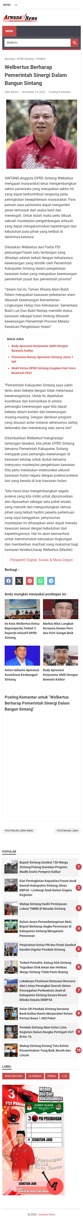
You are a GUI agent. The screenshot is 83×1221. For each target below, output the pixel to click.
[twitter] (19, 581)
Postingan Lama (67, 830)
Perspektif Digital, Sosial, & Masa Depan (41, 560)
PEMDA (52, 1076)
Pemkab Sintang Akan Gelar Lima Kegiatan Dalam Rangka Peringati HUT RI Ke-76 (46, 1032)
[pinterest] (30, 581)
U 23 (64, 1076)
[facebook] (8, 581)
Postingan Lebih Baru (19, 830)
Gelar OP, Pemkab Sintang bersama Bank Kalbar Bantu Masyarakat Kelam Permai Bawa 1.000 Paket (46, 1013)
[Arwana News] (20, 17)
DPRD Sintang (13, 1076)
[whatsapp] (40, 581)
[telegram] (51, 581)
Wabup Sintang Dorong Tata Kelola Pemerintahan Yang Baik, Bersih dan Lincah (45, 1050)
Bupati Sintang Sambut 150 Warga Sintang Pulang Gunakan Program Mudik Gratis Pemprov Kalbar (43, 867)
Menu (9, 31)
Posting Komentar (60, 92)
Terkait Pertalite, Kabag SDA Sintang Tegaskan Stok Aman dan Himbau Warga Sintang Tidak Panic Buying (45, 967)
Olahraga (35, 1076)
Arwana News (47, 1214)
